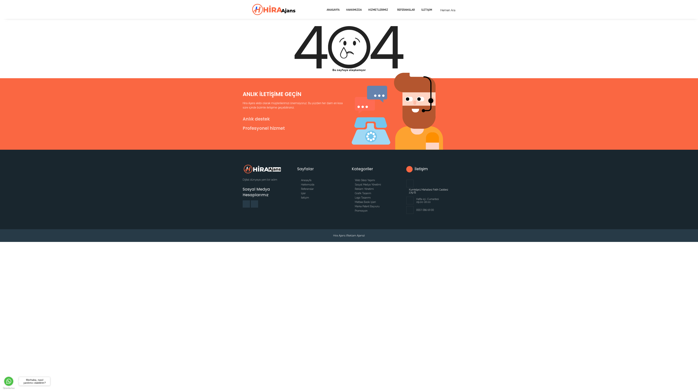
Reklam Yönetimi (364, 188)
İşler (303, 193)
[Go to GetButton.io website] (9, 388)
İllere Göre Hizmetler (312, 202)
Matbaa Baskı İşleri (365, 202)
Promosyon (361, 210)
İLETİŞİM (426, 9)
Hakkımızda (354, 9)
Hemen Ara (447, 10)
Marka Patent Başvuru (367, 206)
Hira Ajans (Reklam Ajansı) (349, 235)
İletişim (304, 197)
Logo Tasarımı (363, 197)
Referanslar (406, 9)
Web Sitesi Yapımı (365, 180)
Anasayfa (333, 9)
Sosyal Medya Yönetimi (368, 184)
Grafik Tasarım (363, 193)
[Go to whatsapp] (8, 381)
